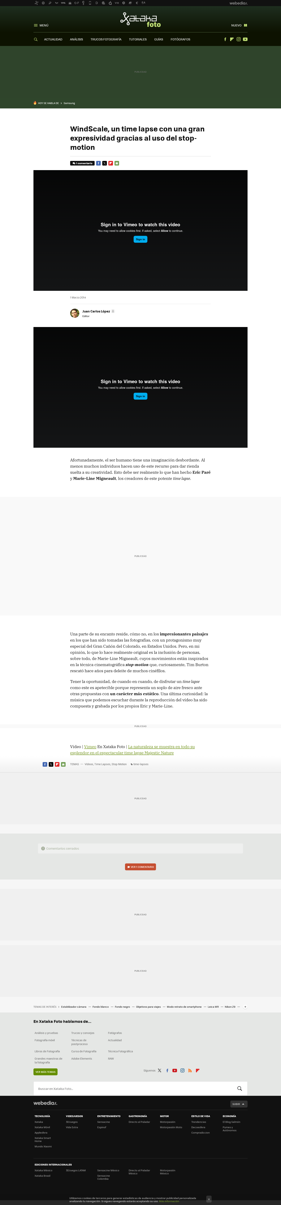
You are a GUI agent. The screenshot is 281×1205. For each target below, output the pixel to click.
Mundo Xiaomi (43, 1146)
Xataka (39, 1122)
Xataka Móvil (42, 1127)
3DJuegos (72, 1122)
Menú (44, 25)
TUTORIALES (138, 39)
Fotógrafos (115, 1033)
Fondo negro (123, 1006)
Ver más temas (45, 1072)
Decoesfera (198, 1127)
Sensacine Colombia (103, 1177)
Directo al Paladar (139, 1122)
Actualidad (115, 1040)
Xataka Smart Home (43, 1139)
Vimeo (90, 746)
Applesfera (41, 1132)
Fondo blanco (101, 1006)
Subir (236, 1104)
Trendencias (198, 1122)
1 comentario (84, 163)
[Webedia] (45, 1103)
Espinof (101, 1127)
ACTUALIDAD (53, 39)
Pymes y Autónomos (229, 1128)
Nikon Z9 (230, 1006)
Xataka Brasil (42, 1175)
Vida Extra (72, 1127)
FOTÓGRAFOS (180, 39)
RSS (190, 1070)
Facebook (225, 39)
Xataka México (43, 1170)
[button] (98, 311)
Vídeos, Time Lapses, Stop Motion (106, 764)
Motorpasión (167, 1122)
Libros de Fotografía (47, 1051)
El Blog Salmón (231, 1122)
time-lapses (141, 764)
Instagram (238, 39)
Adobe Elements (81, 1058)
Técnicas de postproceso (79, 1042)
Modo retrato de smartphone (184, 1006)
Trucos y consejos (82, 1033)
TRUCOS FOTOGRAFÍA (106, 39)
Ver (142, 867)
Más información (169, 1201)
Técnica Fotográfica (120, 1051)
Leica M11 (213, 1006)
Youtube (245, 39)
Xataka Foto (140, 19)
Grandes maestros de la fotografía (48, 1060)
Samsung (69, 103)
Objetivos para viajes (148, 1006)
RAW (111, 1058)
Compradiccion (200, 1132)
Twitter (104, 163)
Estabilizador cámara (74, 1006)
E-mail (117, 163)
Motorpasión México (167, 1171)
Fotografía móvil (45, 1040)
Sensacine (103, 1122)
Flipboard (232, 39)
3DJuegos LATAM (76, 1170)
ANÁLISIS (76, 39)
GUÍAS (158, 39)
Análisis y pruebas (46, 1033)
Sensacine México (108, 1170)
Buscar (239, 1088)
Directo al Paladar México (139, 1171)
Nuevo (236, 25)
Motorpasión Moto (171, 1127)
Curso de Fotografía (83, 1051)
